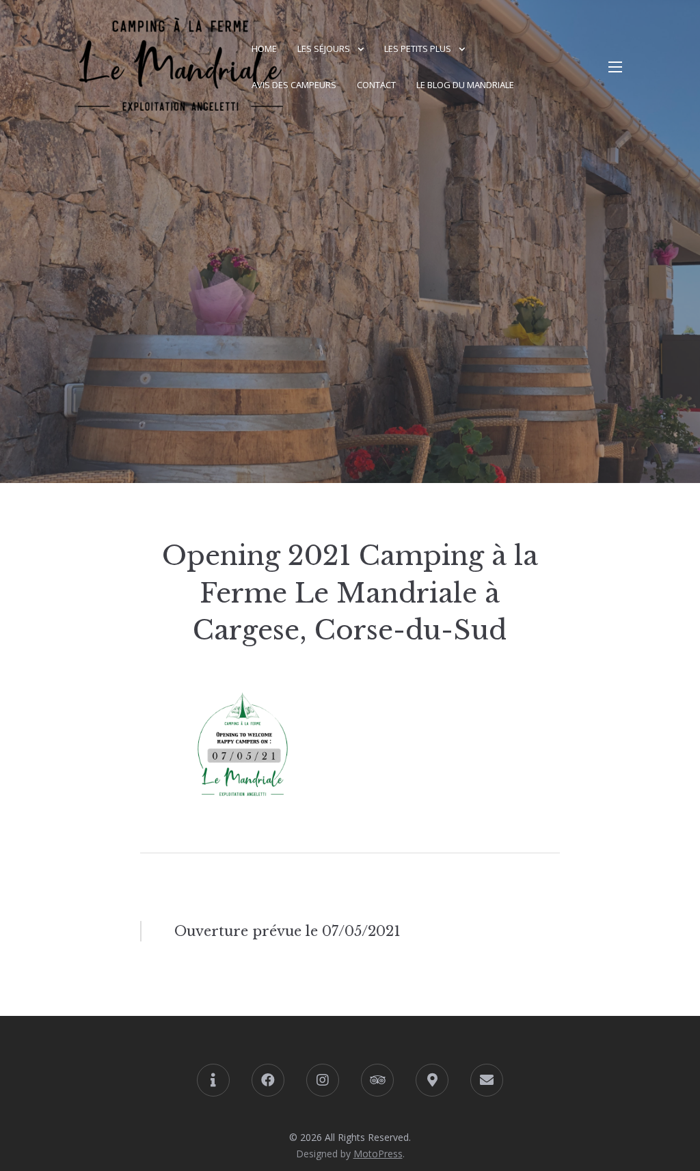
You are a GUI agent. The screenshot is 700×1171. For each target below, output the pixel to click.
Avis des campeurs (294, 85)
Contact (376, 85)
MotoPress (378, 1153)
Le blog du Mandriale (465, 85)
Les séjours (323, 48)
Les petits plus (417, 48)
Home (264, 48)
